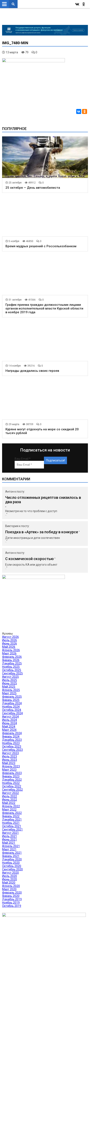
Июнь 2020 (9, 879)
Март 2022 (9, 809)
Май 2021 (8, 842)
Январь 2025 (10, 700)
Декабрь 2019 (12, 899)
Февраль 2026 (12, 656)
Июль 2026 (9, 640)
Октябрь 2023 (11, 746)
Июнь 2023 (9, 759)
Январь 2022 (10, 816)
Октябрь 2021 (11, 826)
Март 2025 (9, 693)
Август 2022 (10, 793)
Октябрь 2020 (11, 866)
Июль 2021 (9, 836)
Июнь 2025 (9, 683)
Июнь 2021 (9, 839)
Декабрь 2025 (12, 663)
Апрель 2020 (11, 886)
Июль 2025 (9, 680)
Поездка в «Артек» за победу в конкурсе (41, 532)
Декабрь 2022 (12, 779)
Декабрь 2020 (12, 859)
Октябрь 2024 (11, 710)
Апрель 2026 (11, 650)
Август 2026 (10, 637)
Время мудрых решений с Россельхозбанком (40, 246)
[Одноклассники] (84, 111)
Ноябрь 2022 (11, 783)
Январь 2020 (10, 896)
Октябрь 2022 (11, 786)
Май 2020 (8, 882)
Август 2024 (10, 716)
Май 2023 (8, 763)
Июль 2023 (9, 756)
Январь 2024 (10, 736)
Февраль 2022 (12, 813)
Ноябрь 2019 (11, 902)
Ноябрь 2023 (11, 743)
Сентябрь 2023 (12, 749)
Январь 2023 (10, 776)
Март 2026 (9, 653)
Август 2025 (10, 676)
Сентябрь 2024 (12, 713)
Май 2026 (8, 646)
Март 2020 (9, 889)
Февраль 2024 (12, 733)
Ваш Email (23, 458)
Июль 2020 (9, 876)
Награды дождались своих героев (32, 371)
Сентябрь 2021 (12, 829)
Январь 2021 (10, 856)
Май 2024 (8, 726)
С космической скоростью (29, 559)
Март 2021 (9, 849)
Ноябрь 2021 (11, 823)
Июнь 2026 (9, 643)
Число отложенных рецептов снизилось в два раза (43, 499)
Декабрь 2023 (12, 739)
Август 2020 (10, 872)
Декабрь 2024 (12, 703)
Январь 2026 (10, 660)
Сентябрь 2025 (12, 673)
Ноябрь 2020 (11, 862)
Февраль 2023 (12, 773)
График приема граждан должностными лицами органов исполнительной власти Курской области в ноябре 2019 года (44, 308)
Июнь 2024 (9, 723)
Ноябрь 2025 (11, 666)
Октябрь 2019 (11, 906)
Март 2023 (9, 769)
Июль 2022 (9, 796)
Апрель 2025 (11, 690)
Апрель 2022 (11, 806)
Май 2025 (8, 686)
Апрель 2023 (11, 766)
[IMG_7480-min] (33, 61)
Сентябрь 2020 (12, 869)
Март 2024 (9, 730)
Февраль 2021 (12, 852)
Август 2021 (10, 832)
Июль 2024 (9, 720)
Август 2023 (10, 753)
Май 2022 (8, 803)
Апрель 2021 (11, 846)
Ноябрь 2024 (11, 706)
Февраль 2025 (12, 696)
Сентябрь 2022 (12, 789)
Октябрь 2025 (11, 670)
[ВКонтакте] (78, 111)
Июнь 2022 (9, 799)
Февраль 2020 (12, 892)
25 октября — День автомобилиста (32, 188)
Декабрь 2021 (12, 819)
